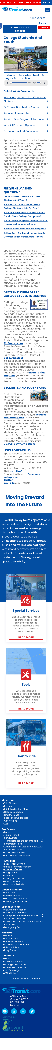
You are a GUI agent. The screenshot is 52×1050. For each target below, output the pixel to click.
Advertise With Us (13, 961)
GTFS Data (10, 973)
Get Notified (10, 820)
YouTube (9, 483)
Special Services (11, 906)
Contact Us (8, 955)
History (8, 935)
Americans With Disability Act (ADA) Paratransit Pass (23, 848)
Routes (8, 806)
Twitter (8, 480)
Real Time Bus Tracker (16, 817)
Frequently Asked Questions (21, 131)
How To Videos (12, 881)
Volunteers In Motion (15, 909)
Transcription (22, 78)
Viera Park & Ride (13, 895)
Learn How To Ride (14, 884)
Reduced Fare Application (19, 113)
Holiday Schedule (13, 811)
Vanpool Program (12, 889)
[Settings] (44, 83)
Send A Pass (10, 837)
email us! (16, 471)
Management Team (15, 964)
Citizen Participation (15, 967)
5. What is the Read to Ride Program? (25, 228)
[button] (47, 10)
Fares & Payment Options (18, 866)
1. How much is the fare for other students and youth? (22, 198)
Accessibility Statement (17, 944)
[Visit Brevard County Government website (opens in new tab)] (12, 1023)
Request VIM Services (15, 912)
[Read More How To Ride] (26, 732)
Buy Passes (8, 829)
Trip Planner (10, 803)
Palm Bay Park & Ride (15, 901)
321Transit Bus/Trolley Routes (21, 107)
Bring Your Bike (12, 872)
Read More (26, 637)
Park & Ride (10, 892)
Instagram (10, 477)
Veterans (9, 875)
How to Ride (8, 860)
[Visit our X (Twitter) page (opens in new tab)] (32, 1011)
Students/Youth (13, 869)
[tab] (26, 198)
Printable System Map (16, 809)
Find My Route (11, 814)
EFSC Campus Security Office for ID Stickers (25, 99)
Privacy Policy (11, 947)
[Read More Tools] (26, 661)
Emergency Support (15, 927)
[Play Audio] (8, 83)
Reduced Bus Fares (14, 852)
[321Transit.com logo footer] (21, 989)
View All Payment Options (19, 125)
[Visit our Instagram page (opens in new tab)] (14, 1011)
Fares (7, 832)
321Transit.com (13, 343)
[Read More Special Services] (26, 587)
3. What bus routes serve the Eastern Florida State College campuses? (24, 214)
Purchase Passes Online (17, 855)
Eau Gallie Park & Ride (15, 898)
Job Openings (11, 970)
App (6, 823)
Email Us (8, 958)
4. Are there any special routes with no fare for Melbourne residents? (26, 222)
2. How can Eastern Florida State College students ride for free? (22, 206)
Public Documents (14, 941)
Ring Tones (10, 950)
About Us (7, 932)
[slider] (18, 83)
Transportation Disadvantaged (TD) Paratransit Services (23, 917)
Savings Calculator (14, 878)
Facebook (34, 474)
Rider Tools (8, 800)
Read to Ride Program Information (24, 119)
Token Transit (11, 834)
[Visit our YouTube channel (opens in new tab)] (5, 1011)
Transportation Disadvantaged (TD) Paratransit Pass (23, 842)
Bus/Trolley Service (14, 863)
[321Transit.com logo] (21, 9)
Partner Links (11, 938)
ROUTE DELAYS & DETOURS (20, 29)
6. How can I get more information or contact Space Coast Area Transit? (24, 235)
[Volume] (34, 83)
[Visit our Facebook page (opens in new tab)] (23, 1011)
